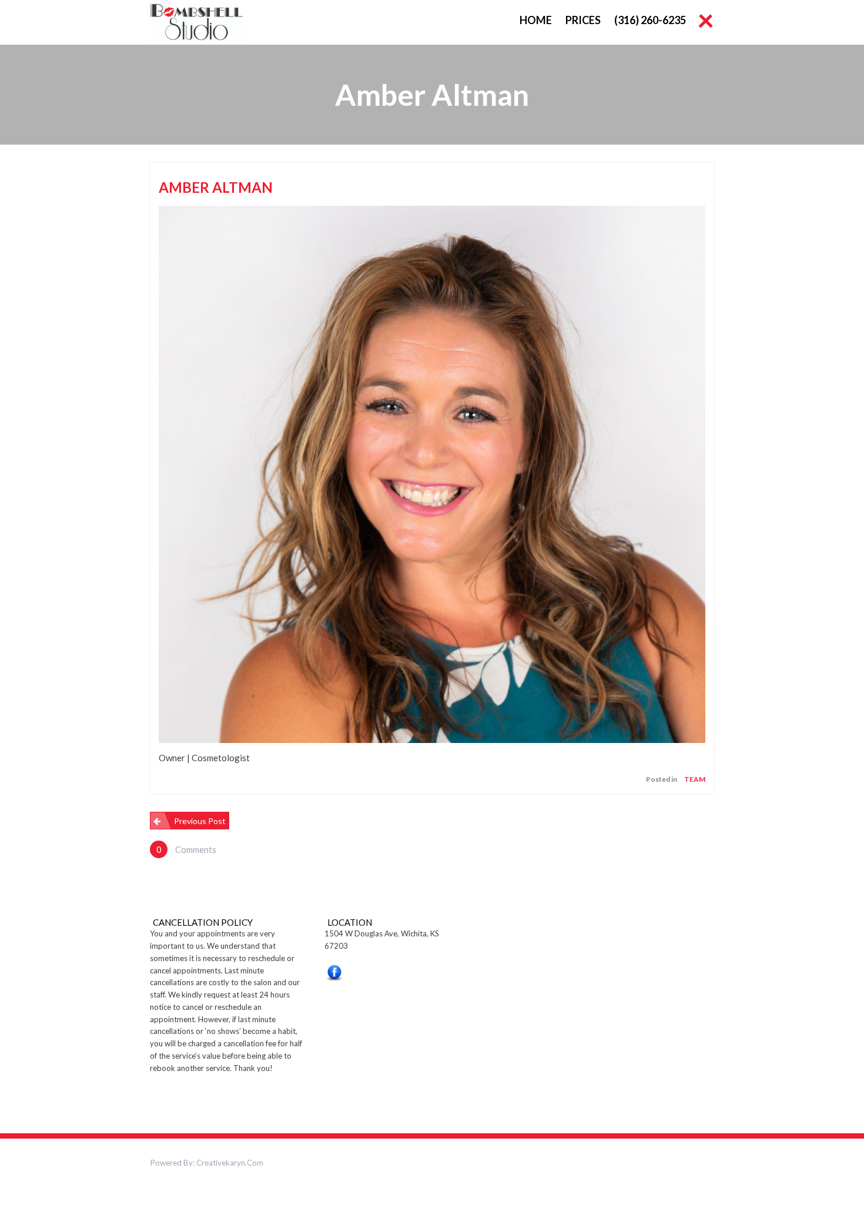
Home (536, 20)
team (694, 779)
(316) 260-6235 (650, 20)
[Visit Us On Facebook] (334, 975)
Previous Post (200, 821)
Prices (583, 20)
